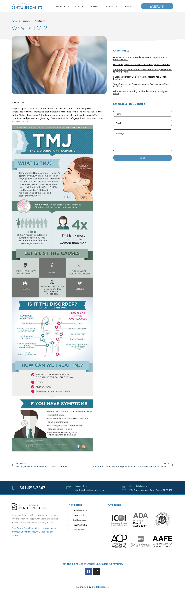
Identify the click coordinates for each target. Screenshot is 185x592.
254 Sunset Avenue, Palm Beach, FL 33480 (150, 490)
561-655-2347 (32, 488)
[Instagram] (96, 571)
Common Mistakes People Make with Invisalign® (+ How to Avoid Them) (142, 70)
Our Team (93, 6)
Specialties (60, 6)
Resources (111, 6)
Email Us (80, 486)
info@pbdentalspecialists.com (89, 490)
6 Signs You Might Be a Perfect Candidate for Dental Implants (139, 77)
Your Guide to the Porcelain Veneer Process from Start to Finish (141, 85)
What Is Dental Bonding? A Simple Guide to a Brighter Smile (140, 92)
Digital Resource (100, 586)
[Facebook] (88, 571)
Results (79, 6)
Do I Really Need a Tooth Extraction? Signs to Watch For (141, 64)
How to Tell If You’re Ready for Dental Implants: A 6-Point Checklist (140, 58)
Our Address (138, 486)
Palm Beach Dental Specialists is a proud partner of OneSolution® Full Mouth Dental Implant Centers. (35, 532)
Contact (129, 6)
